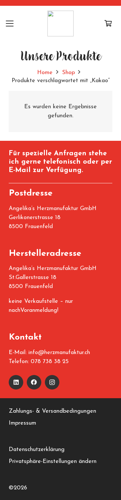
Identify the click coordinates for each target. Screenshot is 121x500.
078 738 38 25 (50, 362)
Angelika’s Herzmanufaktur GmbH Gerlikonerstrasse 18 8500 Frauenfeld (52, 218)
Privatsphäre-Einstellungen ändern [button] (52, 462)
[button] (9, 23)
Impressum (22, 423)
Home (45, 73)
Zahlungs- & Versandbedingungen (52, 411)
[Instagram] (52, 382)
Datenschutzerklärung (37, 450)
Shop (68, 73)
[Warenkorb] (108, 23)
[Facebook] (34, 382)
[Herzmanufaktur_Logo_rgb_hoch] (60, 23)
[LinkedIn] (16, 382)
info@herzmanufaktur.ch (59, 353)
